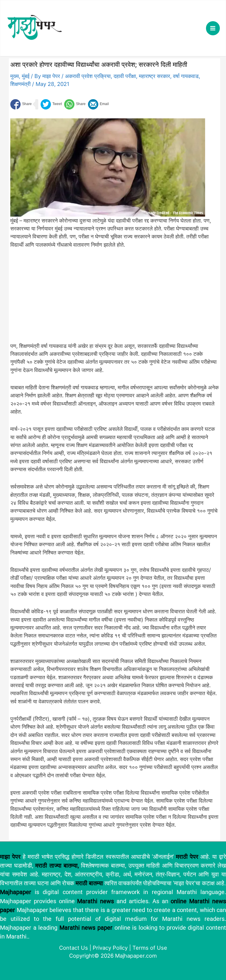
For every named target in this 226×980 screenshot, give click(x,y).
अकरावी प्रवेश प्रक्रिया (88, 76)
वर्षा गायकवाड (186, 76)
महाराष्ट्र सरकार (154, 76)
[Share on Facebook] (21, 104)
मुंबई (25, 76)
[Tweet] (51, 104)
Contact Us (73, 947)
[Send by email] (98, 104)
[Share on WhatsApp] (75, 104)
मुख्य (14, 76)
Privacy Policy (110, 947)
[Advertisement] (107, 298)
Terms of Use (149, 947)
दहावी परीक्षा (125, 76)
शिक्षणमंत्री (20, 84)
